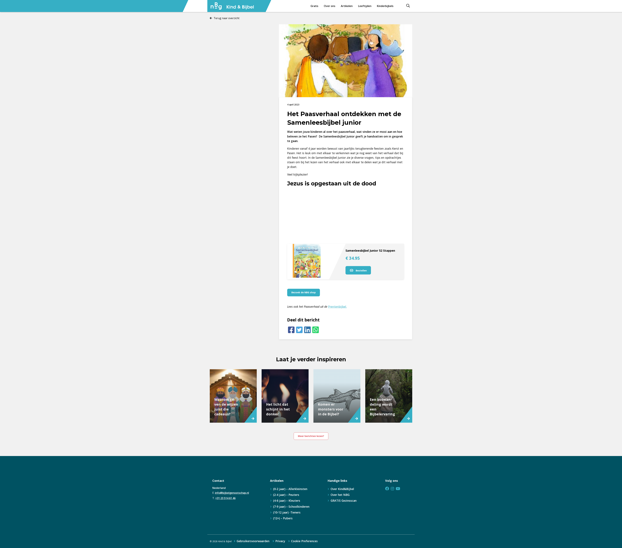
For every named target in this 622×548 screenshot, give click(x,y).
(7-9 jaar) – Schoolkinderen (291, 506)
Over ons (329, 6)
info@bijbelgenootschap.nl (232, 493)
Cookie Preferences (304, 541)
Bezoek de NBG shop (303, 292)
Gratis (314, 6)
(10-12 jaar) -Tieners (286, 512)
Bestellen (361, 270)
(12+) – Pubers (283, 518)
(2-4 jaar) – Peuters (286, 495)
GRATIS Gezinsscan (344, 500)
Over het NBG (340, 495)
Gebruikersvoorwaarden (253, 541)
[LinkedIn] (307, 329)
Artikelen (347, 6)
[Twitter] (299, 329)
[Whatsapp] (315, 329)
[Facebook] (291, 329)
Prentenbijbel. (337, 306)
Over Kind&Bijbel (342, 489)
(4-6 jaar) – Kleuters (286, 500)
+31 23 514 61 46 (225, 498)
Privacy (280, 541)
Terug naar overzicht (226, 18)
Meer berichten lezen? (311, 436)
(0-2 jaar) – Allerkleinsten (290, 489)
